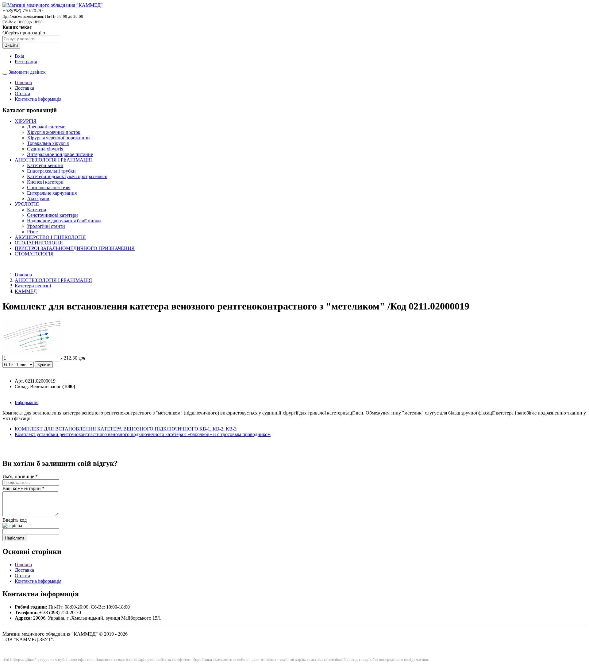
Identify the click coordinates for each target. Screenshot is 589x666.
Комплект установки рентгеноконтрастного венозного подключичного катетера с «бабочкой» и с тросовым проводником (143, 434)
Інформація (26, 402)
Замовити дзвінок (27, 72)
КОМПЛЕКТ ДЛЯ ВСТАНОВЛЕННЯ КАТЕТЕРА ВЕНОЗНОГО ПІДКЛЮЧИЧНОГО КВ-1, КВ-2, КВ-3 (126, 428)
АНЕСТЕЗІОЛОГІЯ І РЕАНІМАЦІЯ (53, 159)
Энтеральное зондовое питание (60, 154)
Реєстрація (26, 61)
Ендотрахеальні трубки (51, 170)
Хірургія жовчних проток (53, 132)
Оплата (22, 93)
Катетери (36, 209)
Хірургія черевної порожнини (58, 137)
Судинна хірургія (45, 148)
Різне (32, 231)
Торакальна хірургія (48, 143)
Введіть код (14, 520)
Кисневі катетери (45, 182)
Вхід (19, 56)
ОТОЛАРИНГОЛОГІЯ (39, 242)
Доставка (24, 88)
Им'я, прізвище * (20, 476)
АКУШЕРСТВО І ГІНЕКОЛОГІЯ (50, 237)
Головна (23, 82)
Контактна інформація (38, 99)
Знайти (11, 45)
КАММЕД (26, 291)
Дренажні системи (46, 126)
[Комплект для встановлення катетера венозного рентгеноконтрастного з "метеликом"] (33, 352)
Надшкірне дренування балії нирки (64, 220)
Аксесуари (38, 198)
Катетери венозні (45, 165)
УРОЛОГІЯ (27, 204)
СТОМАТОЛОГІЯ (34, 253)
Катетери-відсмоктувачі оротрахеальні (67, 176)
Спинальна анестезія (48, 187)
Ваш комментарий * (23, 488)
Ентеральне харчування (52, 193)
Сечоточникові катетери (52, 215)
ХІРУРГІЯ (26, 121)
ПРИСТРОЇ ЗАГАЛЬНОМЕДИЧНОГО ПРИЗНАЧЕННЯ (75, 248)
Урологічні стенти (46, 226)
